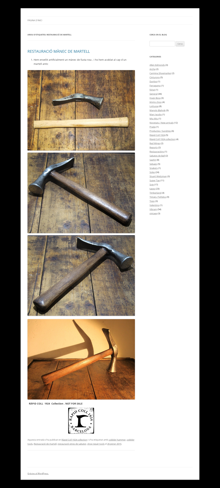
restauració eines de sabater (72, 443)
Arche (152, 69)
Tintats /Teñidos (158, 196)
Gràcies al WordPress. (38, 473)
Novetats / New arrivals (161, 122)
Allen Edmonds (157, 64)
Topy (152, 201)
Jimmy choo (156, 102)
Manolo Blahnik (158, 110)
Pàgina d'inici (35, 20)
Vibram (153, 209)
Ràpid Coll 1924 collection (74, 439)
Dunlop (153, 81)
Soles (152, 172)
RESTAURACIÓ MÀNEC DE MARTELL (59, 51)
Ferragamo (155, 85)
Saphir (153, 159)
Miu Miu (154, 118)
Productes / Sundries (160, 130)
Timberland (155, 192)
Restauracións (157, 151)
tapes (152, 188)
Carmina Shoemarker (160, 73)
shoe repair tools (95, 443)
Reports (154, 147)
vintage (153, 213)
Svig (152, 184)
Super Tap (155, 180)
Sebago (153, 163)
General (153, 93)
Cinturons (155, 77)
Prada (153, 126)
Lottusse (154, 106)
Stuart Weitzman (158, 176)
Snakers (154, 168)
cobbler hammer (117, 439)
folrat (152, 89)
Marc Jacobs (156, 114)
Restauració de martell (45, 443)
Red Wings (155, 143)
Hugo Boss (155, 97)
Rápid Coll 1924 (157, 135)
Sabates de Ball (157, 155)
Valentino (154, 205)
